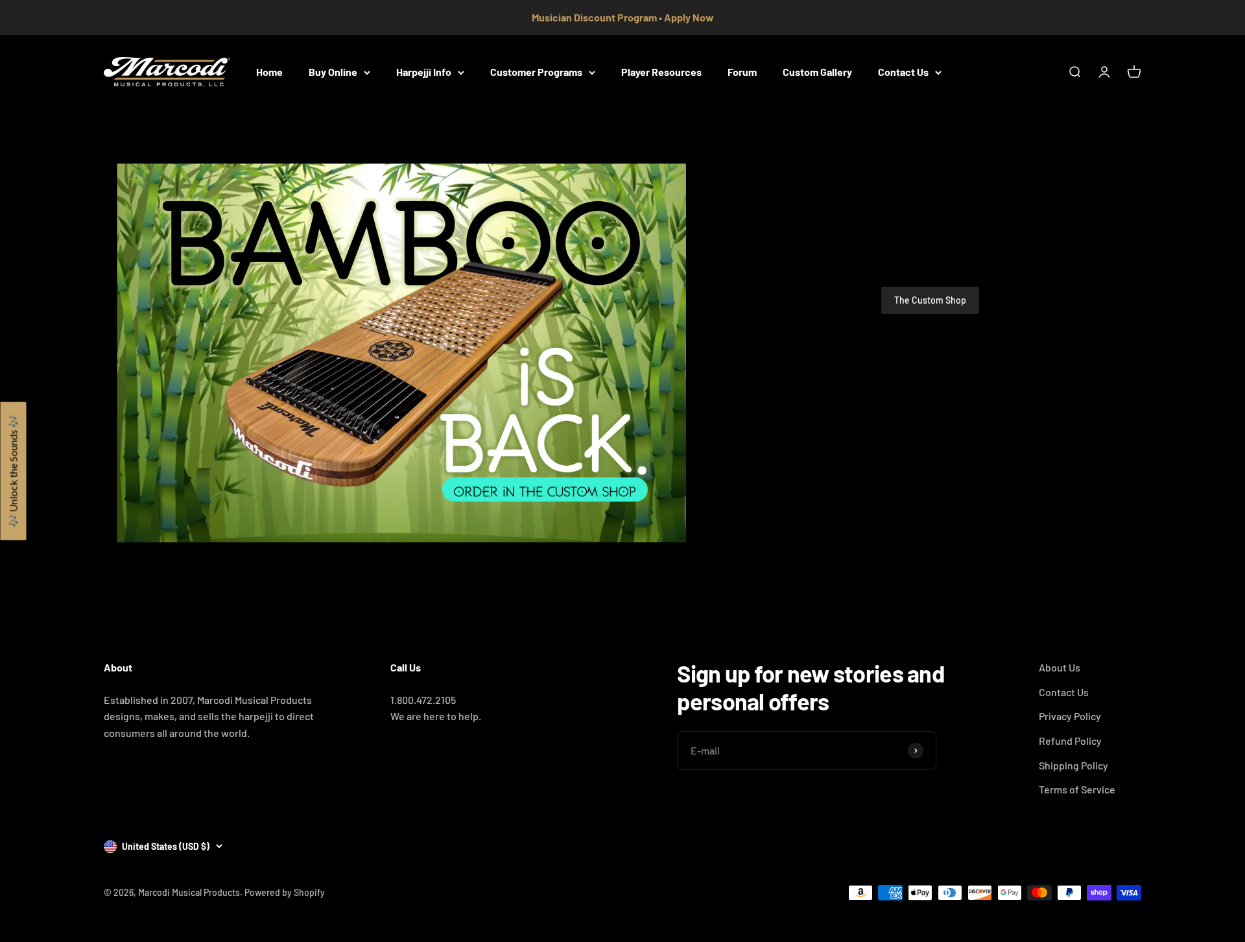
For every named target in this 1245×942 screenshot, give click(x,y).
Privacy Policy (1070, 716)
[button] (13, 471)
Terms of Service (1077, 789)
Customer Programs (536, 72)
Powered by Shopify (284, 892)
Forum (742, 72)
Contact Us (903, 72)
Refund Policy (1070, 740)
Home (269, 72)
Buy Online (333, 72)
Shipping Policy (1073, 765)
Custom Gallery (817, 72)
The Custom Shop (930, 300)
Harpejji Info (423, 72)
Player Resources (661, 72)
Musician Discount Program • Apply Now (623, 17)
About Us (1059, 667)
